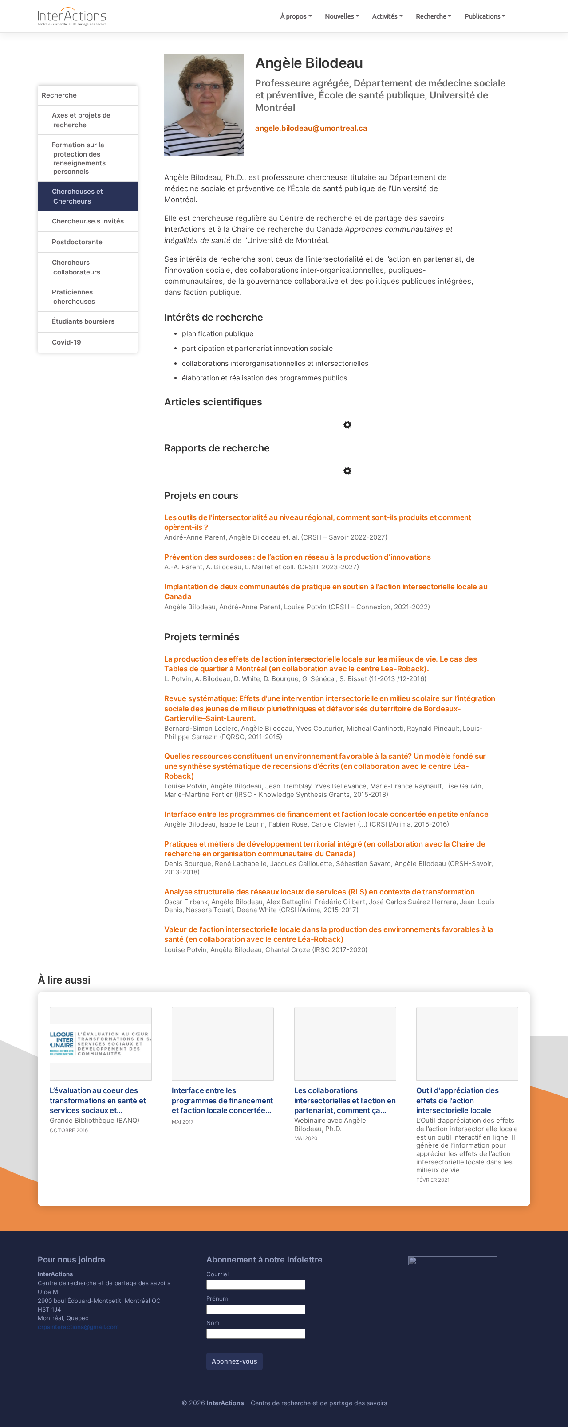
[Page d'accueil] (72, 16)
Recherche (431, 16)
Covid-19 (66, 342)
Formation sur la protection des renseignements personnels (79, 158)
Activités (385, 16)
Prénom (217, 1298)
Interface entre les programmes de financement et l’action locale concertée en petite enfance (326, 814)
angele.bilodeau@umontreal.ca (311, 128)
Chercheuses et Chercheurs (77, 196)
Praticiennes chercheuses (73, 297)
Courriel (217, 1274)
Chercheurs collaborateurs (76, 267)
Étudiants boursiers (83, 321)
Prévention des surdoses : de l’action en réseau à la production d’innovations (297, 557)
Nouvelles (339, 16)
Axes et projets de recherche (81, 120)
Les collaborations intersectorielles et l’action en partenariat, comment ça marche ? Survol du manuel (345, 1100)
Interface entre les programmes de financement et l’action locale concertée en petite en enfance (222, 1100)
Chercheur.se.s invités (88, 221)
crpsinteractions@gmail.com (78, 1326)
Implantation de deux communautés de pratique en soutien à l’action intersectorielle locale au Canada (325, 591)
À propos (293, 16)
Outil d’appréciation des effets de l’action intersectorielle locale (457, 1100)
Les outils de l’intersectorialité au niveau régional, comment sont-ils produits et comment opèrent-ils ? (317, 522)
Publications (483, 16)
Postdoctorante (77, 242)
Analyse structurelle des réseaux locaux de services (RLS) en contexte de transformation (319, 891)
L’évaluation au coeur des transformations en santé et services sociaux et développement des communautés (98, 1100)
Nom (213, 1322)
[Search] (521, 16)
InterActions (225, 1403)
